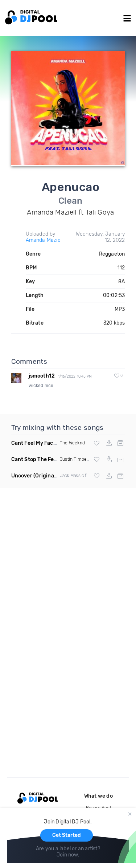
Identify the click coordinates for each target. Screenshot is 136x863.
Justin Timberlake (78, 459)
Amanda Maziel (44, 240)
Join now (67, 855)
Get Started (66, 835)
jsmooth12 (42, 376)
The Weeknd (72, 442)
